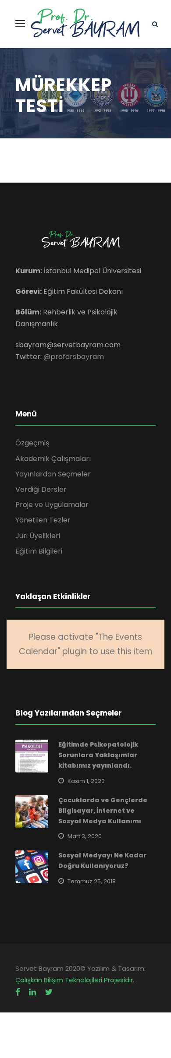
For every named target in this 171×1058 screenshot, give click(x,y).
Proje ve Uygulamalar (52, 505)
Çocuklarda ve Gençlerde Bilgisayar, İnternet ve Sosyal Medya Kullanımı (102, 810)
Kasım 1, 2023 (86, 781)
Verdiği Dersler (41, 489)
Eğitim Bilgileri (38, 551)
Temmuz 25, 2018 (92, 881)
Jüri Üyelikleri (37, 536)
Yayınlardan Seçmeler (53, 474)
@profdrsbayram (73, 357)
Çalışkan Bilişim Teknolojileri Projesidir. (74, 979)
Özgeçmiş (32, 443)
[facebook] (17, 992)
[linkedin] (32, 992)
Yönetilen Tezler (43, 520)
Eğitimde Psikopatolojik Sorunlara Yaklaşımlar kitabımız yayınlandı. (98, 755)
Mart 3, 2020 (85, 836)
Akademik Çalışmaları (53, 459)
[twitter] (49, 992)
